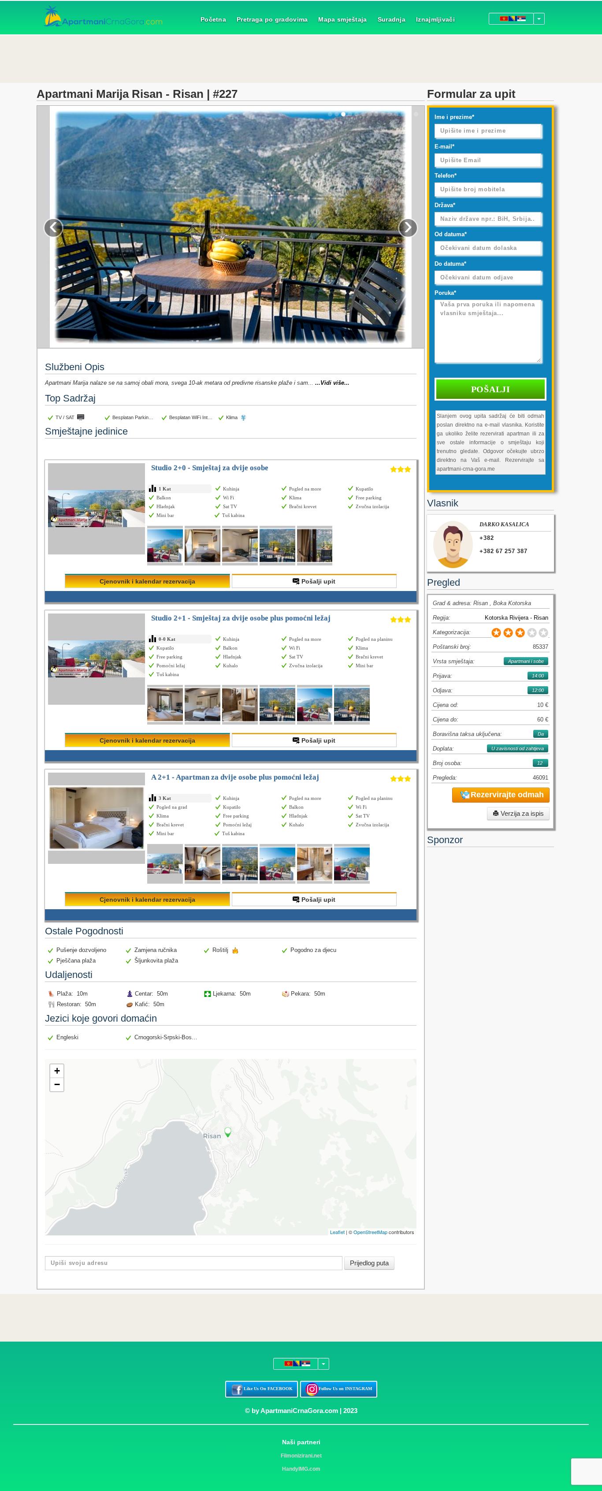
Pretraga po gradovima (272, 19)
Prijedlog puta (369, 1263)
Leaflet (337, 1231)
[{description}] (165, 545)
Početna (213, 19)
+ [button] (57, 1070)
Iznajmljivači (435, 19)
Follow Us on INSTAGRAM (345, 1388)
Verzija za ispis (521, 813)
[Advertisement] (301, 58)
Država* (445, 205)
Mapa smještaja (342, 19)
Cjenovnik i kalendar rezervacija (147, 581)
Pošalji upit (317, 581)
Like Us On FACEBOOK (268, 1388)
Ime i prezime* (454, 117)
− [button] (57, 1084)
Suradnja (391, 19)
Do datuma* (450, 263)
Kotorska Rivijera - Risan (516, 617)
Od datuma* (451, 234)
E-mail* (444, 146)
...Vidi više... (332, 382)
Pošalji (490, 389)
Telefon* (446, 175)
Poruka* (445, 293)
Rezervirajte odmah (507, 794)
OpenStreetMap (370, 1231)
